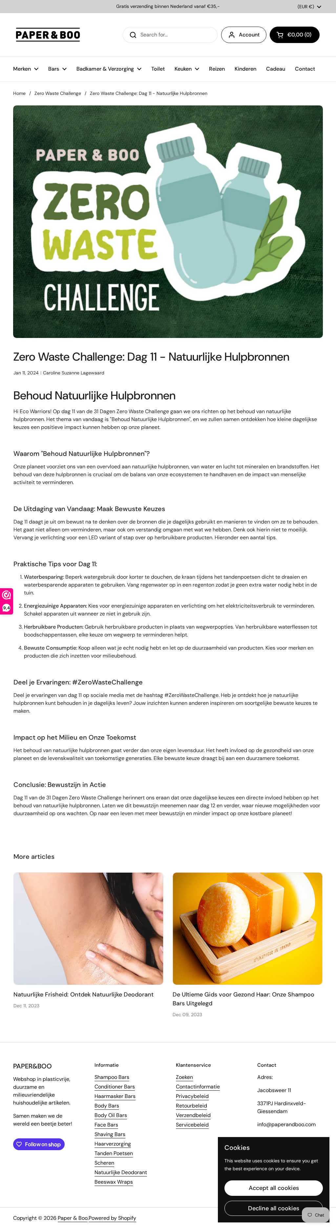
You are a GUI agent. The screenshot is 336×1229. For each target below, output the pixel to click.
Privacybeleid (192, 1096)
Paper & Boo (73, 1218)
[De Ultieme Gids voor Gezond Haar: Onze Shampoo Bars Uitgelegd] (248, 928)
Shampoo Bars (111, 1077)
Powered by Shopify (112, 1218)
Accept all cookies (274, 1188)
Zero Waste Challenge (57, 93)
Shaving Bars (109, 1134)
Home (19, 93)
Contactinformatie (198, 1086)
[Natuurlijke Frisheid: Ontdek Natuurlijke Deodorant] (88, 928)
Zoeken (184, 1077)
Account (249, 34)
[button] (295, 35)
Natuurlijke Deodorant (120, 1172)
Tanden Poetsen (113, 1153)
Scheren (104, 1162)
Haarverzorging (112, 1143)
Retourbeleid (191, 1105)
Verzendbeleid (193, 1115)
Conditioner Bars (114, 1086)
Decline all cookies (273, 1208)
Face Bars (106, 1124)
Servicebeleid (192, 1124)
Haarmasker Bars (115, 1096)
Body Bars (106, 1105)
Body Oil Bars (110, 1115)
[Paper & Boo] (48, 34)
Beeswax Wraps (113, 1181)
